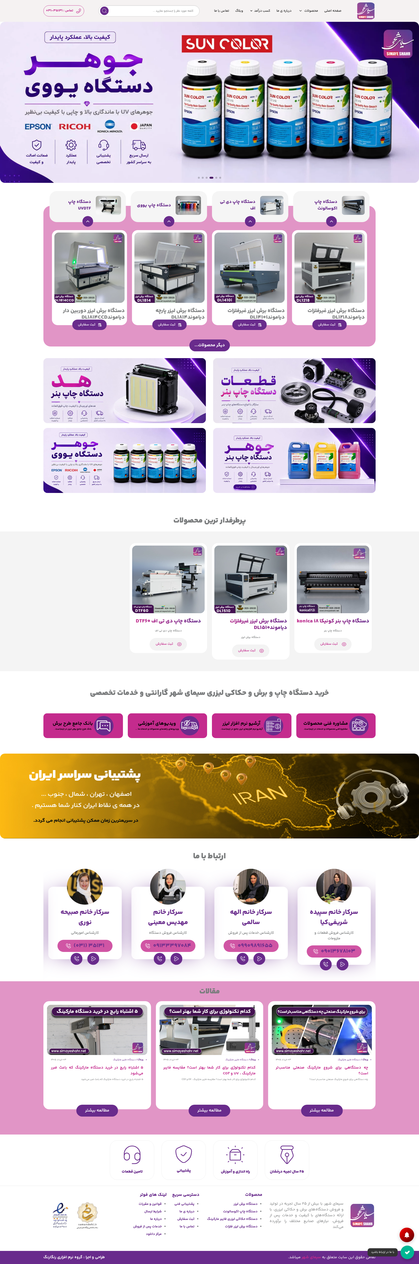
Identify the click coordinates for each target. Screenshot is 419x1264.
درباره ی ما (283, 11)
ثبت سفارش (185, 1219)
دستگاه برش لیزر (246, 1204)
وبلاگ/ (364, 1060)
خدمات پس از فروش (147, 1226)
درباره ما (156, 1219)
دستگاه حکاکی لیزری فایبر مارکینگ (232, 1219)
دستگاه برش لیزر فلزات (241, 1226)
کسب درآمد (261, 11)
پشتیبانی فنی (184, 1204)
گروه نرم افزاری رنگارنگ (62, 1257)
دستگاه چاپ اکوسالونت (240, 1211)
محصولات (311, 11)
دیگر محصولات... (209, 345)
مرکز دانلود (154, 1234)
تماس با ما (221, 11)
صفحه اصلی (332, 11)
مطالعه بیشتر (322, 1110)
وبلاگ (239, 11)
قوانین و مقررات (150, 1204)
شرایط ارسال (153, 1211)
